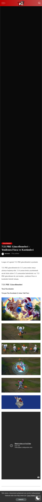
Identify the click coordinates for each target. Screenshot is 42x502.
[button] (38, 498)
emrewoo (7, 253)
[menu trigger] (4, 3)
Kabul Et (21, 499)
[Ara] (39, 3)
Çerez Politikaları (32, 495)
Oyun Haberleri (7, 243)
